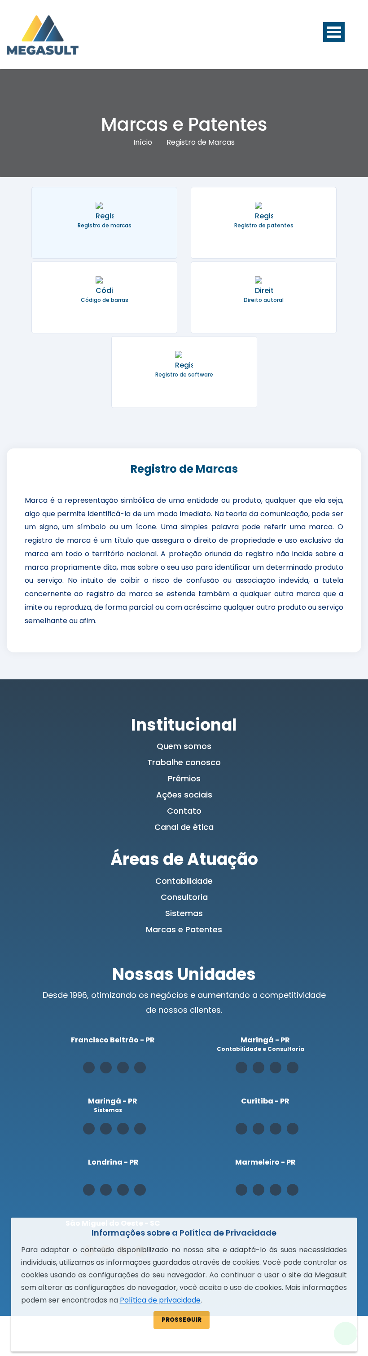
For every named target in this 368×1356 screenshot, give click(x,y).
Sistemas (184, 913)
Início (142, 142)
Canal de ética (184, 827)
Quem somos (184, 746)
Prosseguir (182, 1320)
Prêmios (184, 778)
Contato (184, 810)
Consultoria (184, 897)
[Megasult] (43, 34)
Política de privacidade (160, 1300)
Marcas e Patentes (184, 929)
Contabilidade (184, 880)
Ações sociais (184, 794)
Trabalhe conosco (184, 762)
